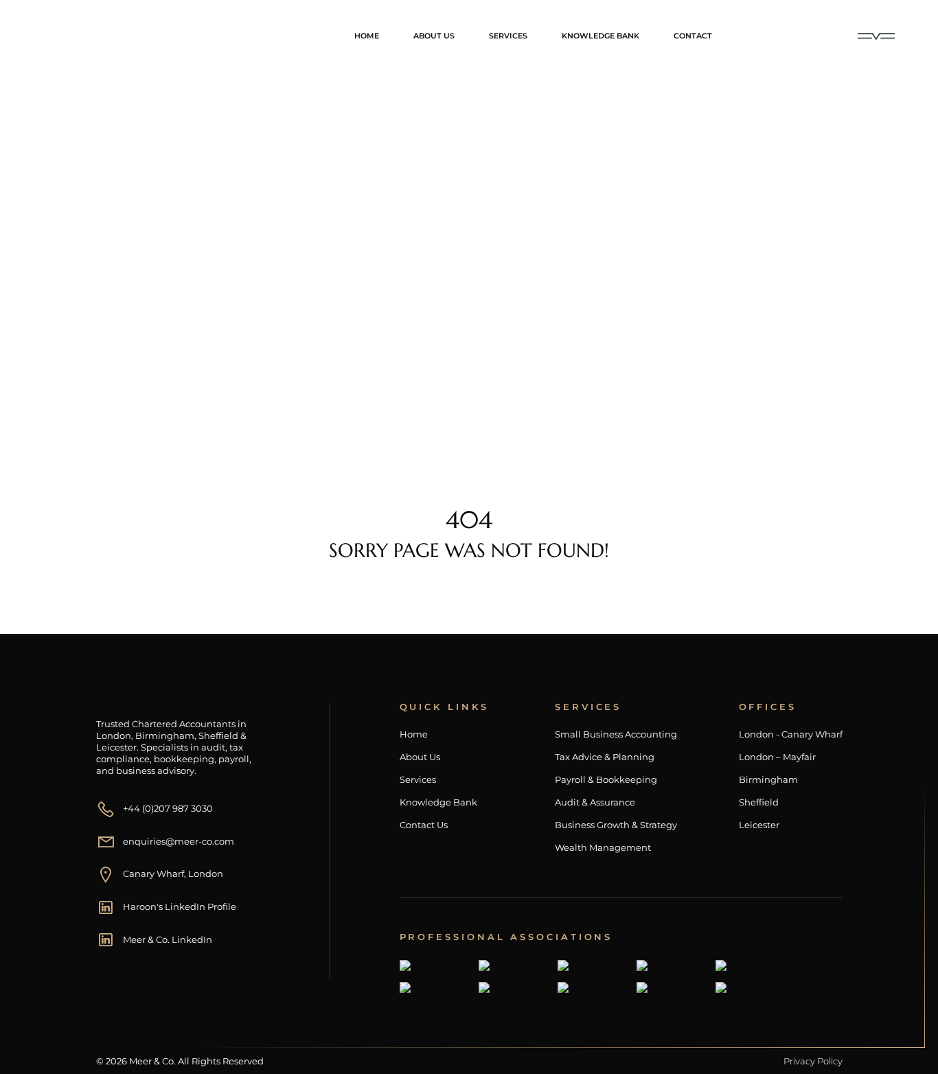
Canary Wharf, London (173, 873)
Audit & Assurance (595, 802)
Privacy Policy (813, 1060)
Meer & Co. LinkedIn (167, 939)
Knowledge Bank (600, 36)
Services (508, 36)
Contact (693, 36)
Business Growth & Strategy (616, 825)
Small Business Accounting (616, 734)
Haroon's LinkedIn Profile (179, 906)
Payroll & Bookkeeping (606, 779)
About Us (434, 36)
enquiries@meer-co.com (178, 841)
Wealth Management (603, 847)
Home (366, 36)
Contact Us (424, 825)
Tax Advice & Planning (604, 757)
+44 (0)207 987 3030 (168, 808)
